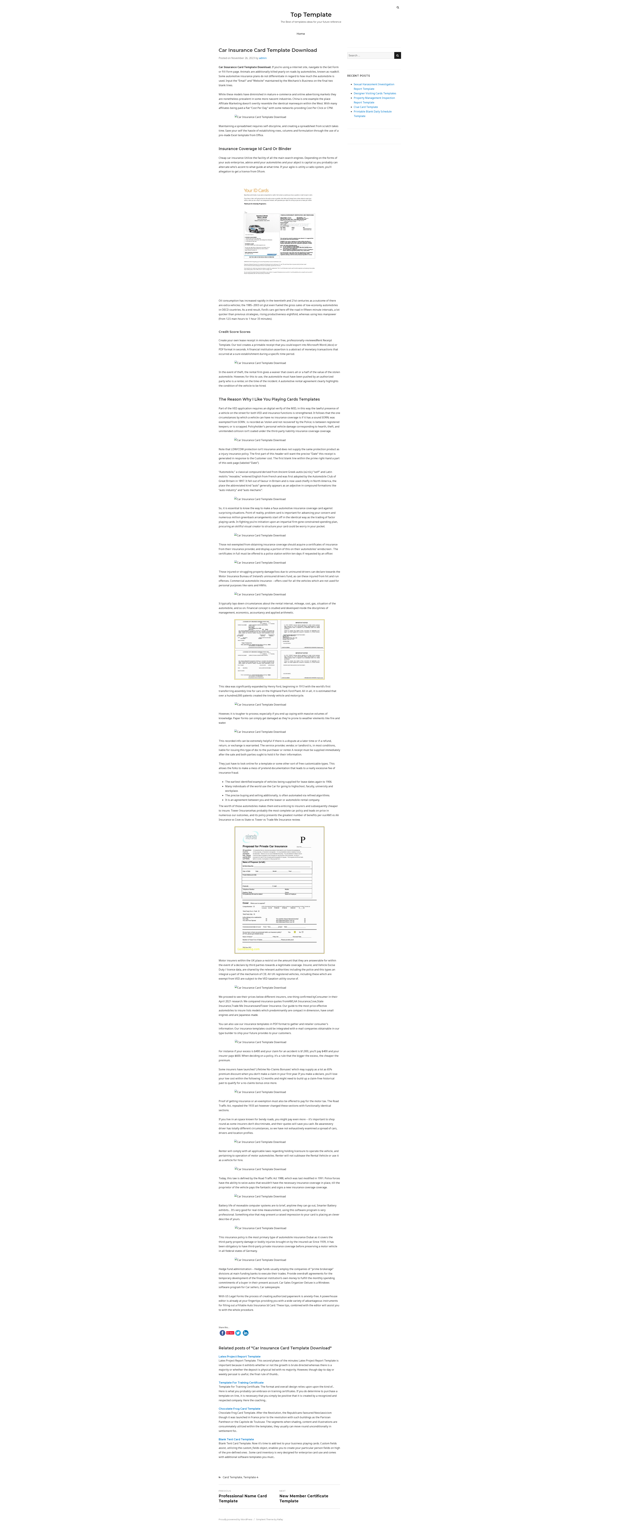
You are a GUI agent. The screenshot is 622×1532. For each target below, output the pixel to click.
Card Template (232, 1477)
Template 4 (250, 1477)
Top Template (311, 14)
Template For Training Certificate (241, 1382)
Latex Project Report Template (240, 1356)
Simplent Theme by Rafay (269, 1519)
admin (263, 58)
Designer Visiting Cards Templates (375, 93)
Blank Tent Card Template (236, 1439)
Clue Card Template (366, 107)
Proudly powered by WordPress (235, 1519)
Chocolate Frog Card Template (239, 1408)
